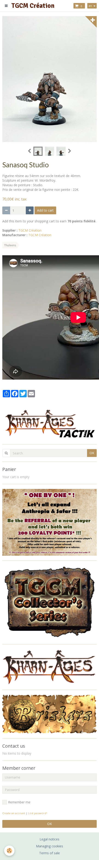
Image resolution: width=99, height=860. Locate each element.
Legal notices (49, 839)
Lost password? (37, 813)
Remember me (19, 802)
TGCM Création (29, 230)
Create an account (13, 813)
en (90, 6)
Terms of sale (49, 853)
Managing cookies (49, 846)
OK (92, 453)
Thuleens (10, 245)
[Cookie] (9, 850)
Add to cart (45, 210)
